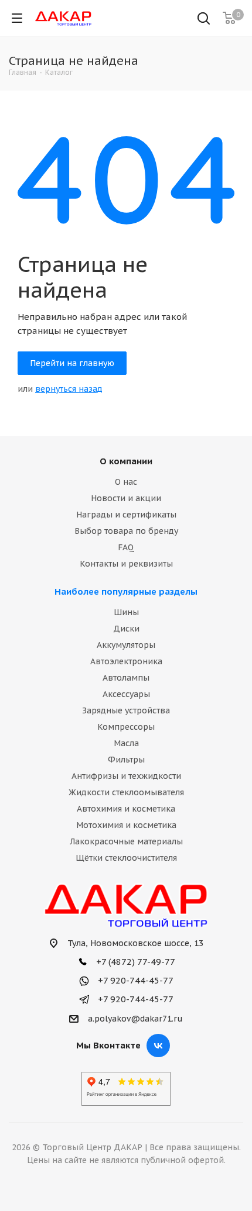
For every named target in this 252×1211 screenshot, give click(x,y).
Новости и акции (126, 498)
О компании (126, 461)
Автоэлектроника (126, 661)
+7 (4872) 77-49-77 (134, 961)
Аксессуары (126, 694)
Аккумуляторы (126, 645)
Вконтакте (158, 1045)
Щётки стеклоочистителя (126, 858)
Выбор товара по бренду (126, 531)
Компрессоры (126, 727)
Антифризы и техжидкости (126, 776)
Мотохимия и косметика (126, 825)
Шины (126, 612)
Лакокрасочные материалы (126, 841)
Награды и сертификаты (126, 514)
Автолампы (126, 677)
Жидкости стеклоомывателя (126, 792)
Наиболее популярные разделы (126, 591)
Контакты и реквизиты (126, 563)
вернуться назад (69, 389)
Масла (126, 743)
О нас (126, 482)
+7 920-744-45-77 (134, 980)
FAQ (126, 547)
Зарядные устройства (126, 710)
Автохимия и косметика (126, 808)
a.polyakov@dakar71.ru (135, 1018)
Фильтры (126, 759)
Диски (126, 628)
